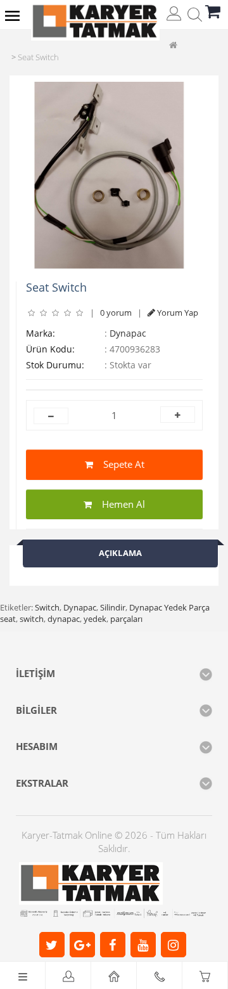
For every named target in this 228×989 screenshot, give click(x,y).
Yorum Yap (176, 312)
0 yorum (116, 312)
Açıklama (120, 553)
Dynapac (128, 333)
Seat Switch (38, 57)
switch (32, 618)
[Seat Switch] (109, 175)
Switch (47, 607)
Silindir (112, 607)
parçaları (126, 618)
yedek (95, 618)
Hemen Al (118, 504)
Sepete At (118, 464)
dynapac (64, 618)
